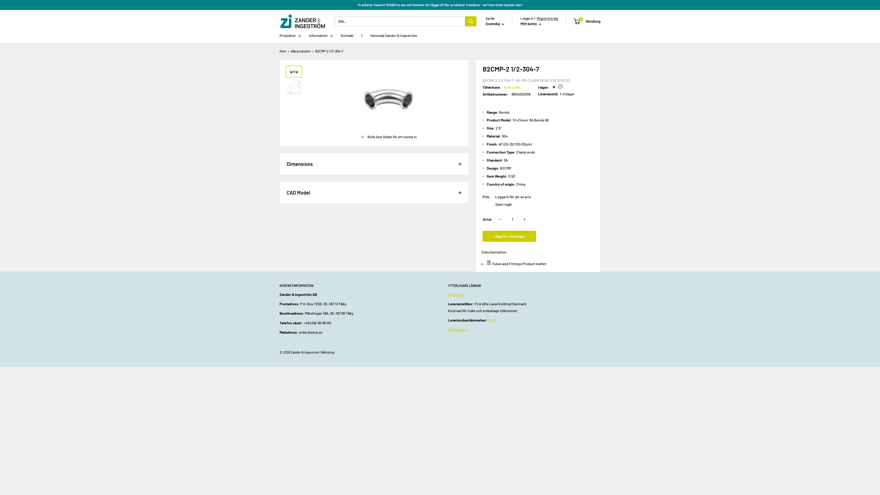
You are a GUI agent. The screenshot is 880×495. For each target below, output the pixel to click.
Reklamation (458, 329)
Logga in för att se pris (513, 197)
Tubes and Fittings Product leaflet (519, 263)
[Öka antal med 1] (524, 219)
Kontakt (347, 35)
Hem (283, 51)
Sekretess (456, 294)
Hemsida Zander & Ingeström (393, 35)
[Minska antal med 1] (500, 219)
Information (318, 35)
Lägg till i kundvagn (509, 236)
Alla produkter (301, 51)
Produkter (288, 35)
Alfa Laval (512, 87)
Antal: (487, 219)
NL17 (492, 320)
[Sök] (470, 21)
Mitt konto (529, 23)
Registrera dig (547, 18)
